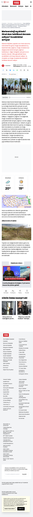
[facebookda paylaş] (3, 70)
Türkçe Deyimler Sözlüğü (7, 428)
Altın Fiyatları (6, 363)
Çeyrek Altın (6, 392)
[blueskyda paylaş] (10, 70)
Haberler (4, 23)
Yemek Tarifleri (7, 379)
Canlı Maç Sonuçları (8, 406)
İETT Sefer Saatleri (7, 436)
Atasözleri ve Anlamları (6, 424)
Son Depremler (23, 360)
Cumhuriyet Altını (7, 398)
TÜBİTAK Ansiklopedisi (22, 396)
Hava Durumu (18, 23)
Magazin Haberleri (8, 347)
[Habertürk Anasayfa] (16, 2)
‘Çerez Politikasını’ (20, 504)
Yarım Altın (6, 394)
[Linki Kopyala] (27, 70)
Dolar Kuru (6, 365)
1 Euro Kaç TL (6, 404)
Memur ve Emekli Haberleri (7, 360)
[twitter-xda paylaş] (6, 70)
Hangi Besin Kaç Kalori (23, 400)
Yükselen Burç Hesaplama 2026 (7, 440)
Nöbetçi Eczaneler (23, 348)
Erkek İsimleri (22, 416)
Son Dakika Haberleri (8, 339)
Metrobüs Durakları (24, 412)
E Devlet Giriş (22, 354)
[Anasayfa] (6, 335)
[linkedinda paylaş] (13, 70)
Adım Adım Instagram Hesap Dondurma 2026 (8, 450)
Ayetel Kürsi (6, 381)
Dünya (20, 6)
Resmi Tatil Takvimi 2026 (8, 459)
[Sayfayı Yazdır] (24, 70)
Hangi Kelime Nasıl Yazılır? (24, 407)
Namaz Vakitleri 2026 (23, 341)
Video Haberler (23, 379)
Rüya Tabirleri (22, 388)
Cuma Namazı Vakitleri (23, 345)
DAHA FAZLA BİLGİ (9, 508)
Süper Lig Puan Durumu (7, 409)
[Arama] (2, 2)
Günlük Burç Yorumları (22, 357)
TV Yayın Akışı (22, 368)
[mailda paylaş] (20, 70)
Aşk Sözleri (6, 385)
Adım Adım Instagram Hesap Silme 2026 (8, 455)
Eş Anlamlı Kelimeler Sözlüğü (24, 403)
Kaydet (24, 474)
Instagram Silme (23, 374)
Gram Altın (6, 390)
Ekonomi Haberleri (8, 343)
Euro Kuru (5, 367)
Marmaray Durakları (24, 414)
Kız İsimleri (21, 418)
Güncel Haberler (7, 345)
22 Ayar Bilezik (7, 400)
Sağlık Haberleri (7, 353)
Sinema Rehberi (23, 366)
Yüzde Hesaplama (8, 443)
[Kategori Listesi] (31, 2)
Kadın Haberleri (7, 356)
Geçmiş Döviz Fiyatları (6, 446)
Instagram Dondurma (22, 371)
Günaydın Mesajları (8, 388)
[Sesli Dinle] (9, 97)
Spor (26, 6)
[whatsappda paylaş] (17, 70)
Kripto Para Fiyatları (8, 369)
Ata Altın (5, 396)
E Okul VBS (21, 352)
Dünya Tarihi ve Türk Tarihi (24, 391)
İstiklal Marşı (22, 350)
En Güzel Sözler (23, 410)
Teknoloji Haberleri (8, 358)
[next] (30, 310)
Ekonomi (13, 6)
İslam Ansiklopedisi (24, 394)
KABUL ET (21, 508)
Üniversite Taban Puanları (23, 385)
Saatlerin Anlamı (7, 383)
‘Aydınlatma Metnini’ (9, 505)
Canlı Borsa (22, 339)
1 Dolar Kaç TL (6, 402)
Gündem (5, 6)
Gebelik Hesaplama (8, 438)
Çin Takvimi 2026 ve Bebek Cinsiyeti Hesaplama (8, 432)
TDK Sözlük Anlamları (21, 382)
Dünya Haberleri (7, 351)
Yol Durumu (22, 364)
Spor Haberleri (7, 349)
